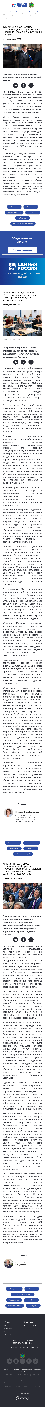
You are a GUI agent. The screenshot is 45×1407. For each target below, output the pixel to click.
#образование (31, 843)
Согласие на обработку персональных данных (22, 1386)
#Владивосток (14, 1289)
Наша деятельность (19, 12)
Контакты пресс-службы (11, 1333)
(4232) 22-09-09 (22, 1342)
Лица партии (29, 1322)
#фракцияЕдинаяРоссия (23, 224)
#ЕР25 (30, 848)
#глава (32, 1289)
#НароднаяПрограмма (23, 1294)
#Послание (30, 207)
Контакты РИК (30, 1326)
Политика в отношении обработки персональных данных (22, 1383)
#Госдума (14, 207)
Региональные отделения (10, 1327)
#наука (33, 1306)
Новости (32, 12)
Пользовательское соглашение (22, 1379)
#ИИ (31, 1300)
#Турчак (22, 218)
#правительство (14, 212)
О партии (8, 1322)
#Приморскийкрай (23, 854)
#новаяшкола (13, 843)
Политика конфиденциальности (22, 1381)
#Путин (33, 212)
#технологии (14, 1300)
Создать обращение (22, 250)
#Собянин (14, 848)
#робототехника (14, 1306)
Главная (6, 12)
